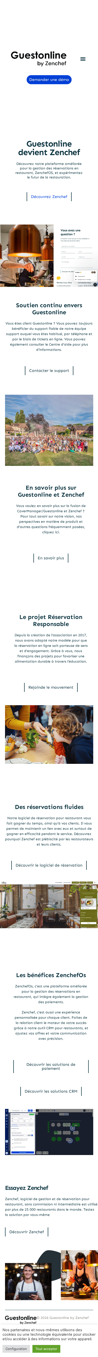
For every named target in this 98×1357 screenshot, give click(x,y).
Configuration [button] (16, 1350)
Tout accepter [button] (46, 1350)
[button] (83, 59)
